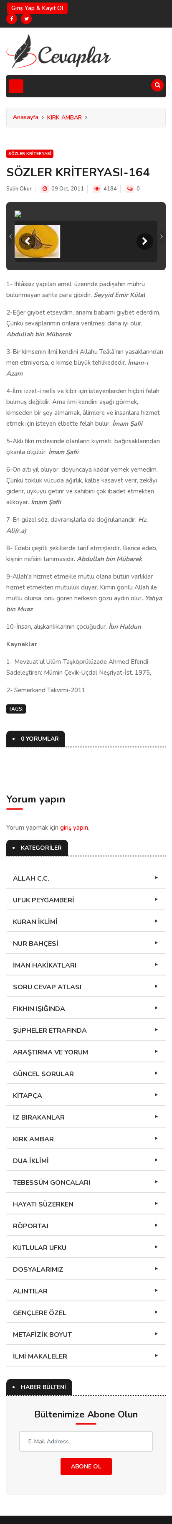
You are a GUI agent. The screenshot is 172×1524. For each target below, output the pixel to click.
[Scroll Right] (145, 241)
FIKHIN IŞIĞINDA (39, 1008)
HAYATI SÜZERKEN (43, 1204)
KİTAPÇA (27, 1095)
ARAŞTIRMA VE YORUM (50, 1052)
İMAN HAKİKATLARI (44, 965)
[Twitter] (26, 18)
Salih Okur (19, 189)
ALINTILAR (30, 1291)
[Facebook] (11, 18)
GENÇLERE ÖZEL (39, 1313)
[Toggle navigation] (16, 86)
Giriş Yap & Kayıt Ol (37, 8)
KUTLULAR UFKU (39, 1247)
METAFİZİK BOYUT (42, 1334)
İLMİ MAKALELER (40, 1356)
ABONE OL (86, 1467)
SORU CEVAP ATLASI (47, 987)
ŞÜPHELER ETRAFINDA (50, 1030)
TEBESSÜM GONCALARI (51, 1182)
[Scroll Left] (27, 241)
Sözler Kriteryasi (29, 154)
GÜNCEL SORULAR (43, 1074)
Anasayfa (25, 117)
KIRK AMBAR (64, 118)
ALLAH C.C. (31, 878)
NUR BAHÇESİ (35, 943)
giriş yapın (74, 827)
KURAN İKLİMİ (35, 922)
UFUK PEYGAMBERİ (43, 900)
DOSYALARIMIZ (38, 1269)
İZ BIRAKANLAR (39, 1117)
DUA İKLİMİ (31, 1161)
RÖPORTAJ (30, 1226)
